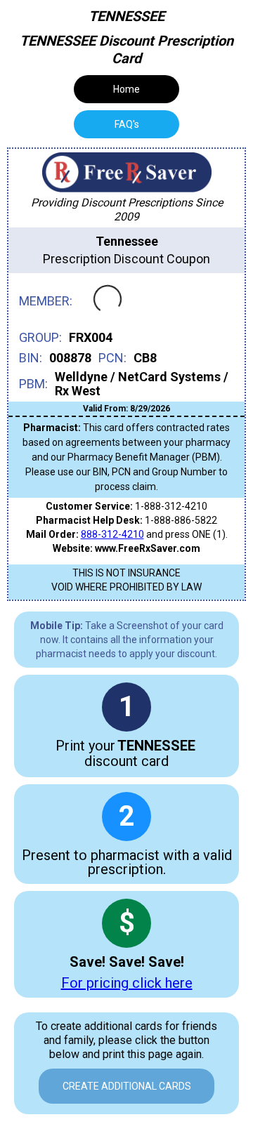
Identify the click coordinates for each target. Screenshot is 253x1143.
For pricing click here (127, 982)
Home (126, 89)
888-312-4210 (112, 534)
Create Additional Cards (127, 1086)
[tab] (126, 124)
